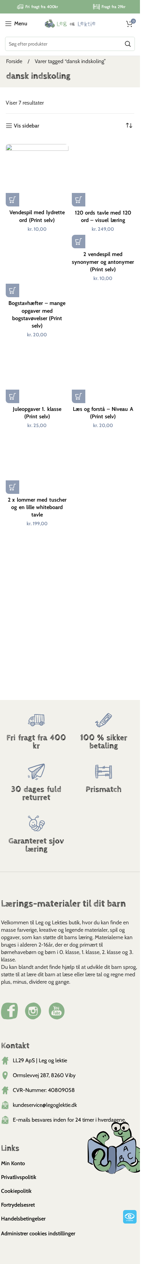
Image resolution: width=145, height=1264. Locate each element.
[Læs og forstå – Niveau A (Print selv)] (103, 371)
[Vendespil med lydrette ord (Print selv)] (37, 175)
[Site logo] (70, 23)
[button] (12, 199)
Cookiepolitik (16, 1191)
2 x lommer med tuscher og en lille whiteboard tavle (37, 507)
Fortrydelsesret (18, 1205)
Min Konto (13, 1163)
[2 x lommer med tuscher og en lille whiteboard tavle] (37, 462)
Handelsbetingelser (23, 1218)
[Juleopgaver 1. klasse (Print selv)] (37, 371)
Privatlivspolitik (18, 1177)
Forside (15, 61)
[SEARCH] (128, 44)
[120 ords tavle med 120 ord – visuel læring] (103, 175)
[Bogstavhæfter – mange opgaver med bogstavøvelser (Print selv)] (37, 266)
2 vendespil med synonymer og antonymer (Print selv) (103, 262)
